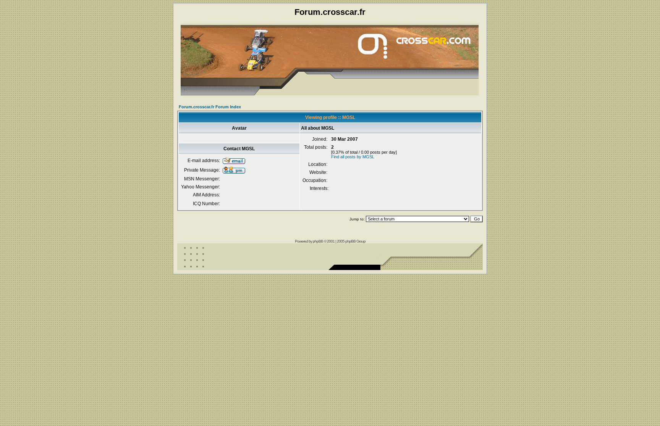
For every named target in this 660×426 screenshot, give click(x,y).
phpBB (318, 241)
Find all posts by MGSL (352, 156)
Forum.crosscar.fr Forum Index (210, 106)
